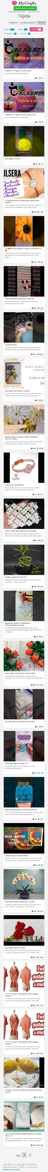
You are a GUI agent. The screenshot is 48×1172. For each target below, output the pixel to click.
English (9, 29)
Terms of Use (31, 1167)
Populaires (13, 23)
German (25, 33)
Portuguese (10, 33)
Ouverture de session (16, 11)
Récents (41, 23)
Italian (22, 29)
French (35, 29)
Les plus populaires (28, 23)
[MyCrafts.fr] (24, 2)
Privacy (22, 1167)
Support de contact (11, 1169)
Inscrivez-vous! (34, 11)
